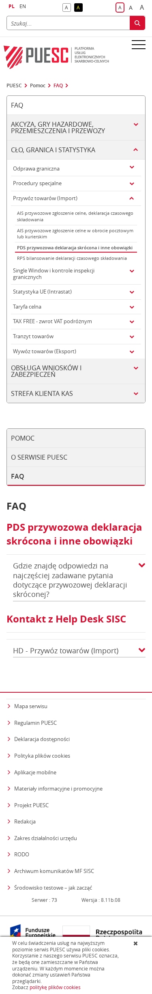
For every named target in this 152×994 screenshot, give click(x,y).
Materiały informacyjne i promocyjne (58, 788)
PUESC (14, 85)
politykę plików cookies (55, 987)
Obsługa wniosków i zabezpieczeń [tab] (46, 371)
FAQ (58, 85)
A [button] (68, 8)
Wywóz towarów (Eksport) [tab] (44, 351)
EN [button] (22, 6)
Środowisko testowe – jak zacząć (53, 887)
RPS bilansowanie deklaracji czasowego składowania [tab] (72, 258)
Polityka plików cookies (42, 755)
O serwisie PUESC (39, 457)
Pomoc (37, 85)
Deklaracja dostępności (42, 739)
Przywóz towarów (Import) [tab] (45, 198)
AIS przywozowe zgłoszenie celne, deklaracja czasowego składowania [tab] (75, 216)
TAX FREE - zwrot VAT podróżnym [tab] (52, 321)
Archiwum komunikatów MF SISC (54, 871)
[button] (142, 580)
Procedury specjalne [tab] (37, 183)
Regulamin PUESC (35, 722)
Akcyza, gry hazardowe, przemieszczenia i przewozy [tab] (58, 127)
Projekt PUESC (31, 805)
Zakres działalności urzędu (45, 838)
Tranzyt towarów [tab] (33, 336)
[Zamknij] (136, 943)
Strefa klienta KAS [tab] (42, 393)
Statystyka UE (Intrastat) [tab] (42, 291)
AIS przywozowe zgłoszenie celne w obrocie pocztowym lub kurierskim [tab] (75, 233)
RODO (21, 854)
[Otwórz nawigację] (138, 44)
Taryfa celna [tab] (27, 306)
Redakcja (25, 821)
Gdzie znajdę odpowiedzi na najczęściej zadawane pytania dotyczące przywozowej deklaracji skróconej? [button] (70, 580)
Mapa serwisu (30, 706)
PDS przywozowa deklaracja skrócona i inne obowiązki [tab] (75, 247)
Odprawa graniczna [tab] (36, 168)
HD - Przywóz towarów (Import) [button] (65, 650)
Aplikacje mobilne (35, 772)
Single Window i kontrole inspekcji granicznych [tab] (53, 274)
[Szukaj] (137, 23)
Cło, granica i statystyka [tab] (53, 149)
